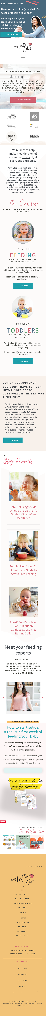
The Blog (22, 908)
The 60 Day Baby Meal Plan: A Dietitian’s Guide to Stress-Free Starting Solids (23, 627)
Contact (22, 918)
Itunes (22, 986)
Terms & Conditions (24, 1003)
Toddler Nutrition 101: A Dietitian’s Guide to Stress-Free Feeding (23, 570)
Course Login (22, 936)
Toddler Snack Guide (22, 903)
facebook (22, 974)
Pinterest (22, 980)
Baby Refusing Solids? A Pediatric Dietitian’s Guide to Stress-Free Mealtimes (23, 512)
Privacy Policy (9, 1003)
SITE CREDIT (31, 1001)
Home (22, 890)
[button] (4, 698)
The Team (22, 927)
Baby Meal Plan (22, 899)
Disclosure (22, 1005)
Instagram (22, 968)
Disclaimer (37, 1003)
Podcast (22, 912)
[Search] (37, 991)
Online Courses (22, 894)
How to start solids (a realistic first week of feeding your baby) (21, 11)
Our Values (22, 931)
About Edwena (22, 922)
